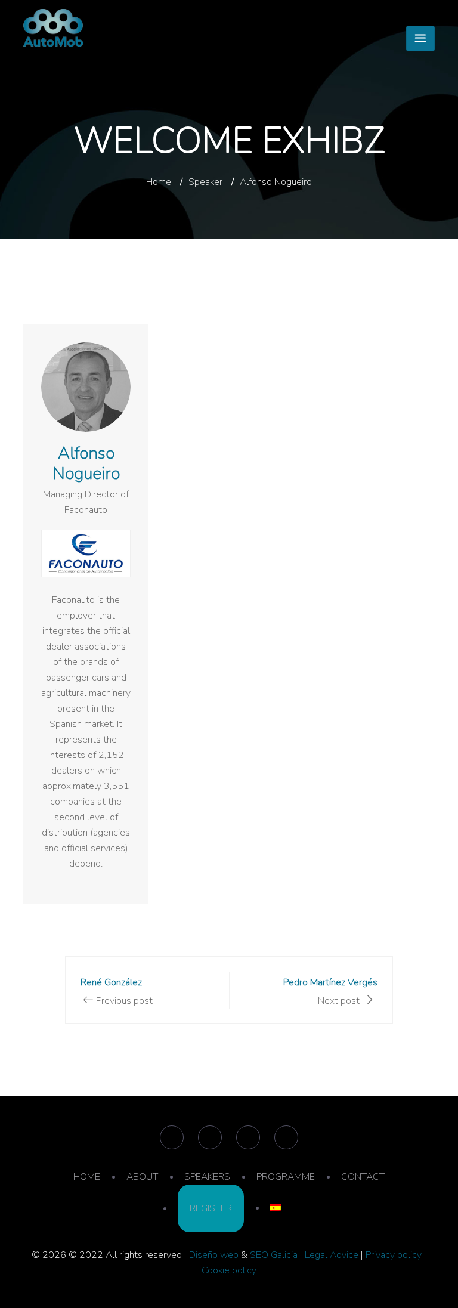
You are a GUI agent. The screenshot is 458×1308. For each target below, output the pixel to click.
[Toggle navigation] (420, 38)
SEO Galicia (274, 1254)
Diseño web (214, 1254)
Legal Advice (331, 1254)
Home (158, 181)
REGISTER (211, 1208)
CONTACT (363, 1176)
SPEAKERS (207, 1176)
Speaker (205, 181)
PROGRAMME (285, 1176)
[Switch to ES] (275, 1207)
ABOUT (142, 1176)
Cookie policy (229, 1270)
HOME (86, 1176)
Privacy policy (394, 1254)
